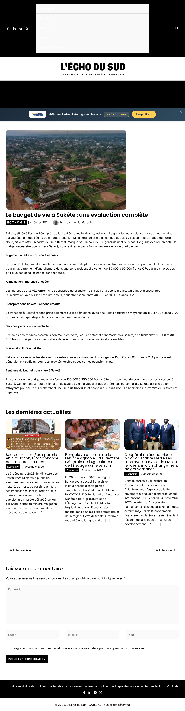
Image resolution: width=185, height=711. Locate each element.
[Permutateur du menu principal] (177, 94)
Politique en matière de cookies (87, 686)
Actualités (47, 8)
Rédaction (157, 686)
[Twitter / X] (27, 28)
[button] (177, 28)
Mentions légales (51, 686)
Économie (47, 18)
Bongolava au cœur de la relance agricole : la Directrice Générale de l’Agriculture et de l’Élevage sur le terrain (92, 460)
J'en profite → (143, 114)
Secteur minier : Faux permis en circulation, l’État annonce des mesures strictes (32, 458)
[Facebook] (7, 28)
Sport (44, 38)
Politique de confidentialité (129, 686)
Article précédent (19, 550)
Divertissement (52, 48)
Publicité (172, 686)
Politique (46, 28)
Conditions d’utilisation (22, 686)
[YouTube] (20, 28)
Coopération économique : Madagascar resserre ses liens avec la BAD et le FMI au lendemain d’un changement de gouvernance (151, 462)
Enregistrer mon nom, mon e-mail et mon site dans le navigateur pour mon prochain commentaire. (78, 648)
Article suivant (167, 550)
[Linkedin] (14, 28)
